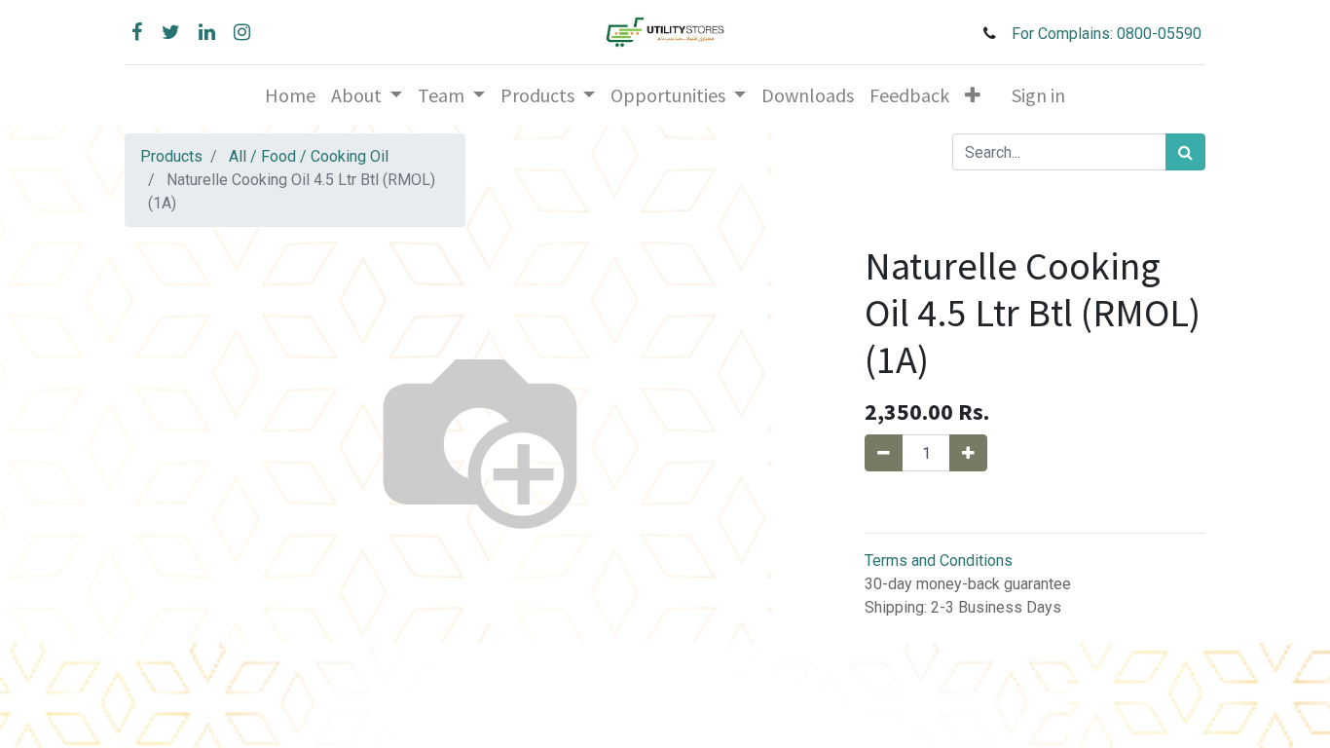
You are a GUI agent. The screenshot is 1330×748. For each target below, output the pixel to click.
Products (171, 156)
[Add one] (968, 452)
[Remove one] (884, 452)
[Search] (1185, 151)
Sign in (1038, 95)
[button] (972, 95)
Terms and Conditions (939, 560)
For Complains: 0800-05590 (1108, 33)
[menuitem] (290, 95)
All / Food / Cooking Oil (308, 156)
